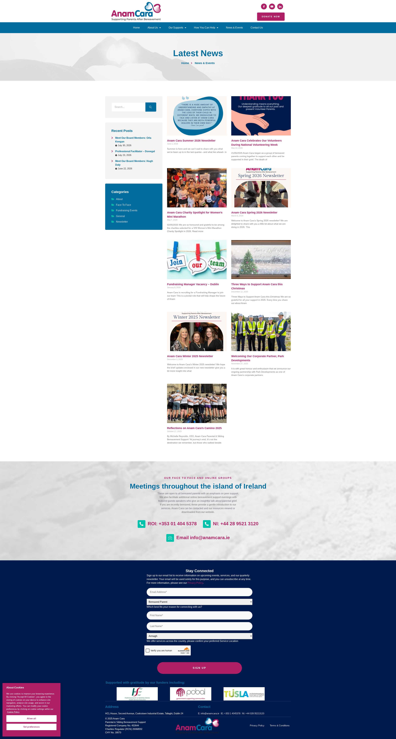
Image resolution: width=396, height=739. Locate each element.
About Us (153, 27)
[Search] (150, 107)
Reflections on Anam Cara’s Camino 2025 (194, 428)
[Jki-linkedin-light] (280, 6)
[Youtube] (272, 6)
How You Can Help (204, 27)
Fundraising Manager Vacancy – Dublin (193, 284)
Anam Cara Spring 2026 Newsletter (254, 212)
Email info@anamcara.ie (203, 537)
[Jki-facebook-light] (264, 6)
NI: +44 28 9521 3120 (235, 523)
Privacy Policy (195, 583)
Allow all (31, 718)
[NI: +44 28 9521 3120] (207, 524)
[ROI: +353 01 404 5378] (141, 524)
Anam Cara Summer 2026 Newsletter (191, 140)
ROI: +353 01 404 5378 (172, 523)
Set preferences (31, 727)
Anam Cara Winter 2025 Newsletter (190, 356)
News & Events (234, 27)
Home (136, 27)
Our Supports (176, 27)
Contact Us (257, 27)
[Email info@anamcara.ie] (170, 538)
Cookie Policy (13, 712)
